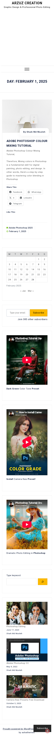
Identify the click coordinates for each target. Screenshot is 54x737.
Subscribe (38, 312)
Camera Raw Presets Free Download (25, 700)
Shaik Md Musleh (36, 132)
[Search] (42, 581)
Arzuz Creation (27, 3)
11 (15, 269)
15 (38, 269)
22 (38, 274)
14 (33, 269)
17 (9, 274)
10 (9, 269)
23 (44, 274)
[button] (27, 69)
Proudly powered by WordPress (19, 729)
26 (21, 279)
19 (21, 274)
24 (9, 279)
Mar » (31, 291)
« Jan (23, 291)
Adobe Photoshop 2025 (21, 228)
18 (15, 274)
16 (44, 269)
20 (27, 274)
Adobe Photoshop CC (18, 663)
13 (27, 269)
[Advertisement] (27, 38)
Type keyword (14, 575)
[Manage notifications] (47, 731)
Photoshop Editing (16, 626)
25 (15, 279)
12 (21, 269)
